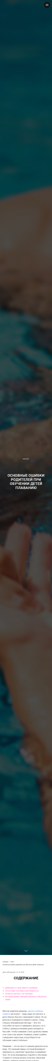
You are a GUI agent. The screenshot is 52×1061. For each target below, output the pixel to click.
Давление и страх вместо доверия (21, 988)
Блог (12, 962)
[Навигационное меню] (47, 5)
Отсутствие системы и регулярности (21, 991)
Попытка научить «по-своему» (19, 993)
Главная (5, 962)
